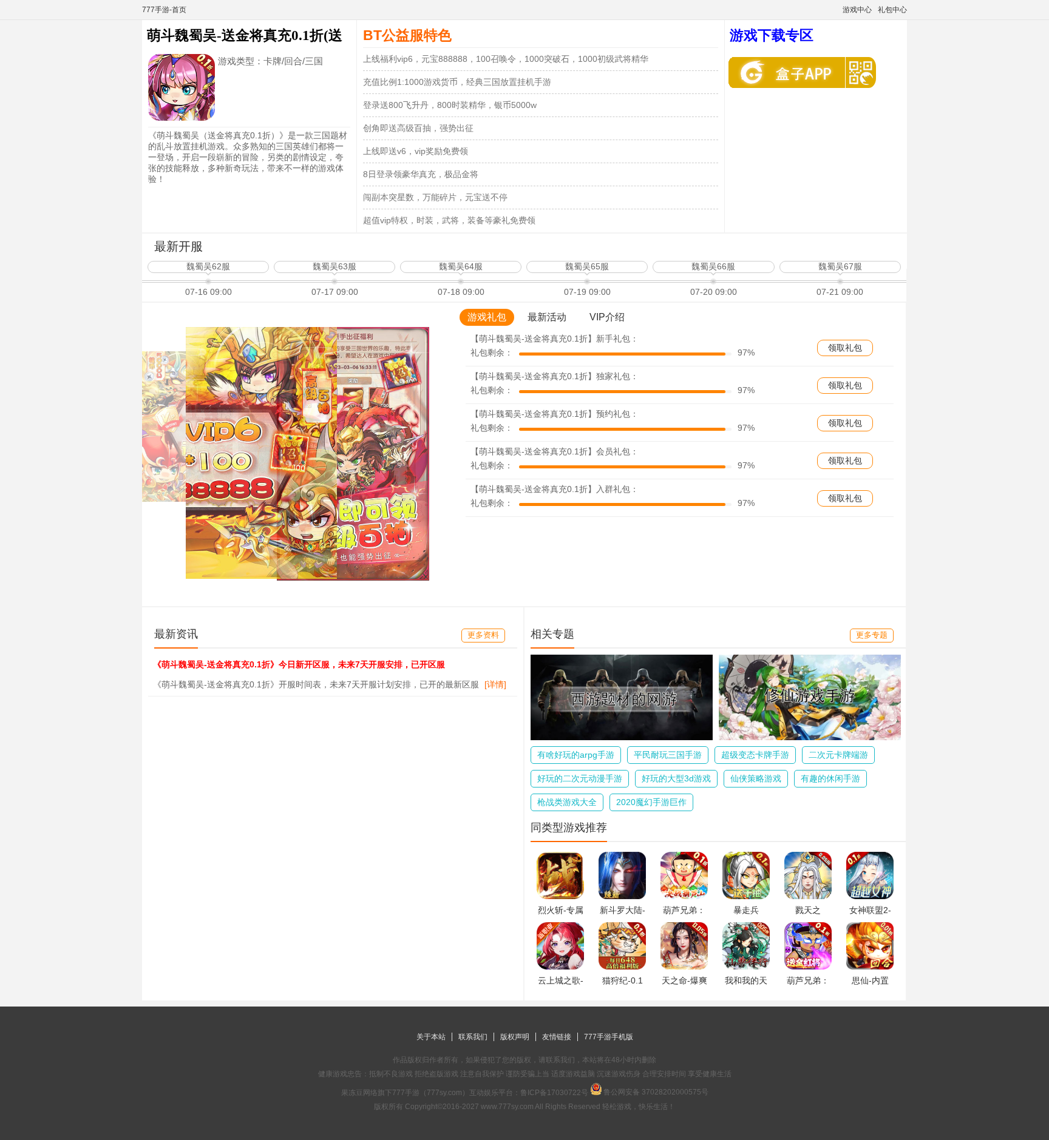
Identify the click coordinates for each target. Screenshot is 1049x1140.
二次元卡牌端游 (838, 755)
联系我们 (472, 1037)
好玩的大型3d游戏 (676, 778)
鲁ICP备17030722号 (554, 1092)
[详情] (495, 684)
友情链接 (556, 1037)
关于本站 (431, 1037)
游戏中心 (857, 9)
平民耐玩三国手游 (668, 755)
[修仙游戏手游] (810, 737)
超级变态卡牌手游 (755, 755)
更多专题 (872, 634)
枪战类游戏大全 (567, 802)
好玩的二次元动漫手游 (579, 778)
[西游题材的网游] (622, 737)
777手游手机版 (608, 1037)
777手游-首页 (164, 9)
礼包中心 (892, 9)
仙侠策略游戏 (755, 778)
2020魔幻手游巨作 (651, 802)
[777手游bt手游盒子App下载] (789, 72)
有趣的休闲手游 (830, 778)
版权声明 (514, 1037)
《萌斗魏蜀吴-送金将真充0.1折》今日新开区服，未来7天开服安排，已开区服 (299, 664)
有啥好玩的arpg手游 (575, 755)
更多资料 (483, 634)
